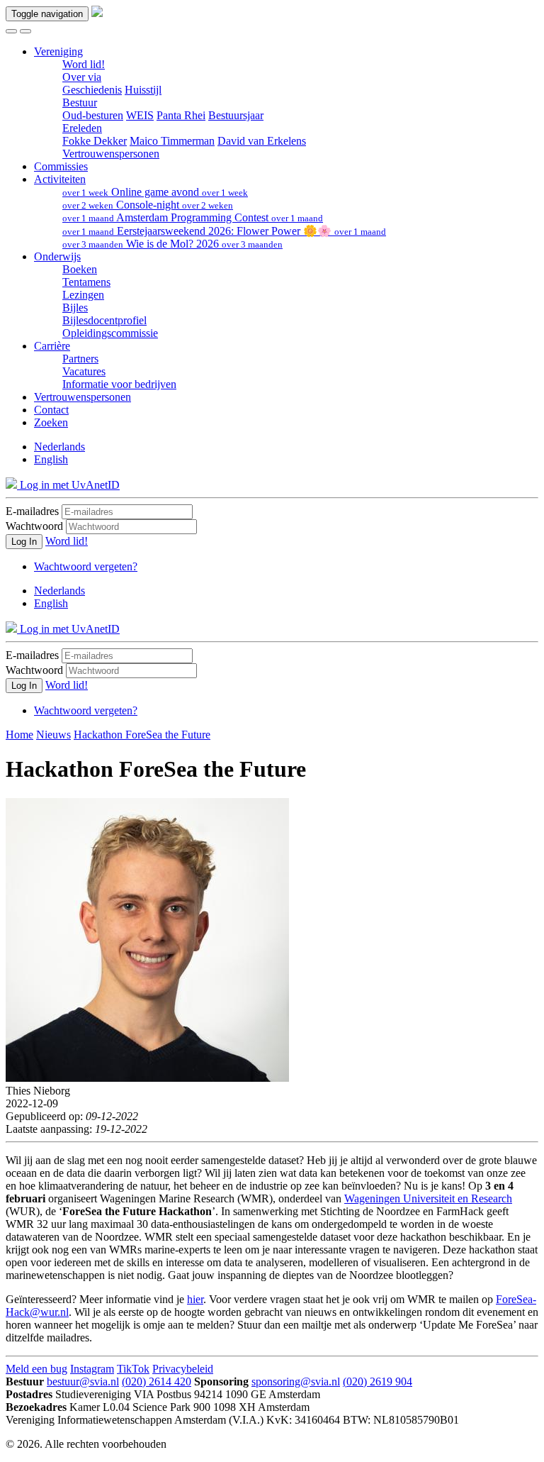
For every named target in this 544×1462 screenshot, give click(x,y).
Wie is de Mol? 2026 (172, 244)
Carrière (52, 346)
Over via (81, 77)
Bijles (75, 307)
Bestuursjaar (236, 115)
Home (19, 735)
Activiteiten (60, 179)
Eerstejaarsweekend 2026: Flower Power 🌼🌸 (224, 231)
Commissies (61, 166)
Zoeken (51, 422)
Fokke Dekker (94, 141)
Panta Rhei (181, 115)
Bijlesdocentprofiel (104, 320)
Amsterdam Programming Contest (192, 217)
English (51, 459)
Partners (80, 359)
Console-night (147, 205)
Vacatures (84, 371)
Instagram (92, 1369)
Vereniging (58, 51)
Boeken (79, 269)
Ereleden (82, 128)
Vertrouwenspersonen (110, 154)
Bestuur (79, 102)
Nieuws (53, 735)
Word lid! (83, 64)
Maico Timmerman (172, 141)
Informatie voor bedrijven (119, 384)
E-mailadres (32, 511)
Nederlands (59, 447)
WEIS (140, 115)
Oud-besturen (92, 115)
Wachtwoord (34, 526)
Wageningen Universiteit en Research (428, 1198)
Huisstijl (143, 90)
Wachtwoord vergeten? (85, 566)
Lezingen (83, 295)
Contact (51, 410)
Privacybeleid (182, 1369)
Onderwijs (57, 256)
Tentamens (86, 282)
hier (195, 1299)
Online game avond (155, 192)
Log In (24, 541)
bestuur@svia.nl (83, 1381)
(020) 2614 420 (156, 1381)
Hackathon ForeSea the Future (142, 735)
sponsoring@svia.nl (295, 1381)
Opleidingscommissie (110, 333)
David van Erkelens (261, 141)
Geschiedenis (92, 90)
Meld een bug (36, 1369)
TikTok (133, 1369)
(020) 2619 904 (377, 1381)
